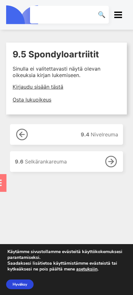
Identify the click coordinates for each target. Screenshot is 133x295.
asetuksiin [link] (86, 269)
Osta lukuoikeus (32, 99)
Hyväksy (20, 284)
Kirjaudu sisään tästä (38, 87)
